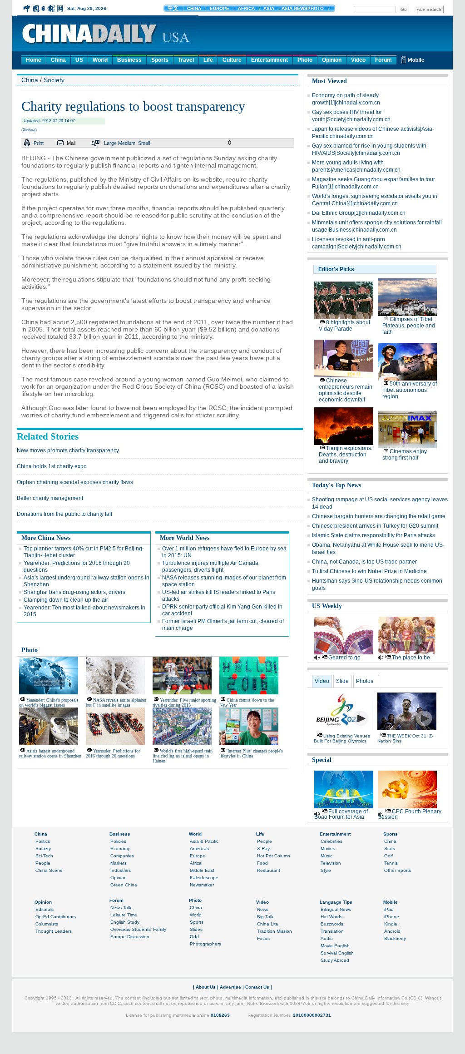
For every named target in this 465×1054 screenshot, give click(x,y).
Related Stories (48, 436)
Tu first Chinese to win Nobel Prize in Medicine (369, 571)
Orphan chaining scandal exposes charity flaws (75, 482)
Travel (186, 60)
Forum (383, 60)
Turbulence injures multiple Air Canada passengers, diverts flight (210, 566)
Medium (126, 143)
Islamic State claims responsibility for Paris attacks (373, 535)
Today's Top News (336, 485)
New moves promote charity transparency (68, 450)
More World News (184, 537)
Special (321, 760)
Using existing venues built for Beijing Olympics (342, 738)
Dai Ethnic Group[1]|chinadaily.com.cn (359, 213)
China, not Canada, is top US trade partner (364, 562)
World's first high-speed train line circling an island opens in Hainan (183, 755)
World (100, 60)
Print (39, 143)
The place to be (411, 657)
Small (144, 143)
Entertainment (269, 60)
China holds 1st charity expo (52, 466)
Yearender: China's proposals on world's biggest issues (49, 703)
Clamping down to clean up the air (66, 600)
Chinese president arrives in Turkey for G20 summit (375, 526)
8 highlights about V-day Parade (344, 325)
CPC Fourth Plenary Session (409, 814)
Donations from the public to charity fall (64, 514)
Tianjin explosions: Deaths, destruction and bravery (345, 454)
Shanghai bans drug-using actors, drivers (74, 592)
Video (358, 60)
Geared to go (344, 657)
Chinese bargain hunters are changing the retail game (378, 516)
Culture (232, 60)
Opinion (331, 60)
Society (54, 80)
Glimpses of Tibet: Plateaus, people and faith (408, 325)
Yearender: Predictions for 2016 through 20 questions (113, 753)
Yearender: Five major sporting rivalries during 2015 (184, 703)
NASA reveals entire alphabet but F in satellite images (116, 703)
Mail (71, 143)
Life (208, 60)
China (58, 60)
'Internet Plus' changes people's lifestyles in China (251, 753)
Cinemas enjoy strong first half (404, 454)
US (79, 60)
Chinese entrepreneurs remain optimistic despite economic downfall (345, 390)
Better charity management (50, 498)
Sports (159, 60)
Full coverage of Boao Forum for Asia (341, 814)
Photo (304, 60)
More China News (45, 537)
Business (129, 60)
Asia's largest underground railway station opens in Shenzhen (50, 753)
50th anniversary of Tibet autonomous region (409, 390)
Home (33, 60)
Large (110, 143)
